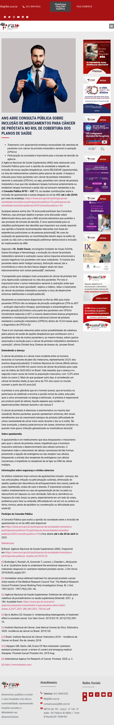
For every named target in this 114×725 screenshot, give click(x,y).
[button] (111, 26)
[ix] (2, 658)
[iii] (2, 578)
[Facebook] (5, 17)
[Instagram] (14, 17)
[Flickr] (27, 17)
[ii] (2, 561)
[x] (2, 664)
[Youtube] (18, 17)
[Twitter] (9, 17)
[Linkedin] (22, 17)
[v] (2, 614)
